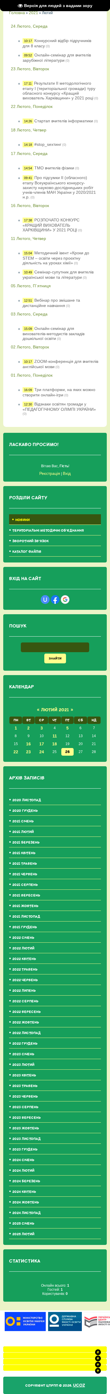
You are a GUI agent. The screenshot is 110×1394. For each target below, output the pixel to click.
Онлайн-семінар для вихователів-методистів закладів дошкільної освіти (53, 333)
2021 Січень (23, 821)
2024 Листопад (26, 1213)
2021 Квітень (23, 853)
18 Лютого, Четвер (28, 130)
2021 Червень (24, 874)
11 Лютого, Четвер (28, 238)
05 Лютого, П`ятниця (31, 285)
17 (41, 744)
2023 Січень (23, 1054)
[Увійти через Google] (65, 599)
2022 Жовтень (25, 1022)
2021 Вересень (26, 895)
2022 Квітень (24, 959)
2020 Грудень (25, 811)
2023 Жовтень (25, 1128)
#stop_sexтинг (47, 144)
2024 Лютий (23, 1170)
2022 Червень (25, 980)
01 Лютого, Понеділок (32, 375)
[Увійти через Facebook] (55, 599)
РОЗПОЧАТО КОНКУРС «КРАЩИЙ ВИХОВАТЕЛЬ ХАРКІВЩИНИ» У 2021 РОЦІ (51, 225)
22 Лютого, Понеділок (32, 106)
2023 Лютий (23, 1065)
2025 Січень (23, 1223)
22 (15, 751)
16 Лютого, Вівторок (30, 205)
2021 (33, 12)
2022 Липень (24, 991)
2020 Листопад (26, 800)
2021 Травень (24, 864)
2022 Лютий (23, 948)
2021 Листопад (26, 916)
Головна (17, 12)
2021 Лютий (23, 832)
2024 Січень (23, 1160)
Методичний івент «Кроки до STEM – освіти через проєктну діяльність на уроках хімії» (56, 258)
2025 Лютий (23, 1234)
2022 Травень (25, 969)
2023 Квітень (24, 1075)
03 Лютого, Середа (29, 314)
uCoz (79, 1385)
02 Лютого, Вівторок (30, 347)
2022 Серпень (25, 1001)
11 (55, 736)
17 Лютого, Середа (29, 153)
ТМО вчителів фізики (54, 168)
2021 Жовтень (25, 906)
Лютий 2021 (55, 710)
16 (28, 744)
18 (54, 744)
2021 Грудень (24, 927)
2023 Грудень (25, 1149)
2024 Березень (26, 1181)
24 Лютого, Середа (29, 26)
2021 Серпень (25, 885)
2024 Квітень (24, 1192)
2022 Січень (23, 938)
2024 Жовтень (25, 1202)
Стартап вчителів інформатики (63, 120)
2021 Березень (26, 842)
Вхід (67, 473)
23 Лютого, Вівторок (30, 68)
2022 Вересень (26, 1012)
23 (28, 751)
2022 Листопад (26, 1033)
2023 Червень (25, 1096)
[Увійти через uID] (45, 599)
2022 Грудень (25, 1043)
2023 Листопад (26, 1139)
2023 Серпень (25, 1107)
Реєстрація (49, 473)
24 (41, 751)
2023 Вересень (26, 1118)
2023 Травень (25, 1086)
